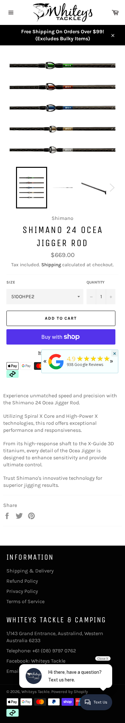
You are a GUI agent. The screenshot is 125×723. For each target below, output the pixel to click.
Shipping (51, 265)
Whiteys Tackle (48, 661)
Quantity (95, 282)
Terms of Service (25, 601)
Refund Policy (22, 581)
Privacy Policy (22, 591)
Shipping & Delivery (30, 571)
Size (10, 282)
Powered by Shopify (69, 691)
